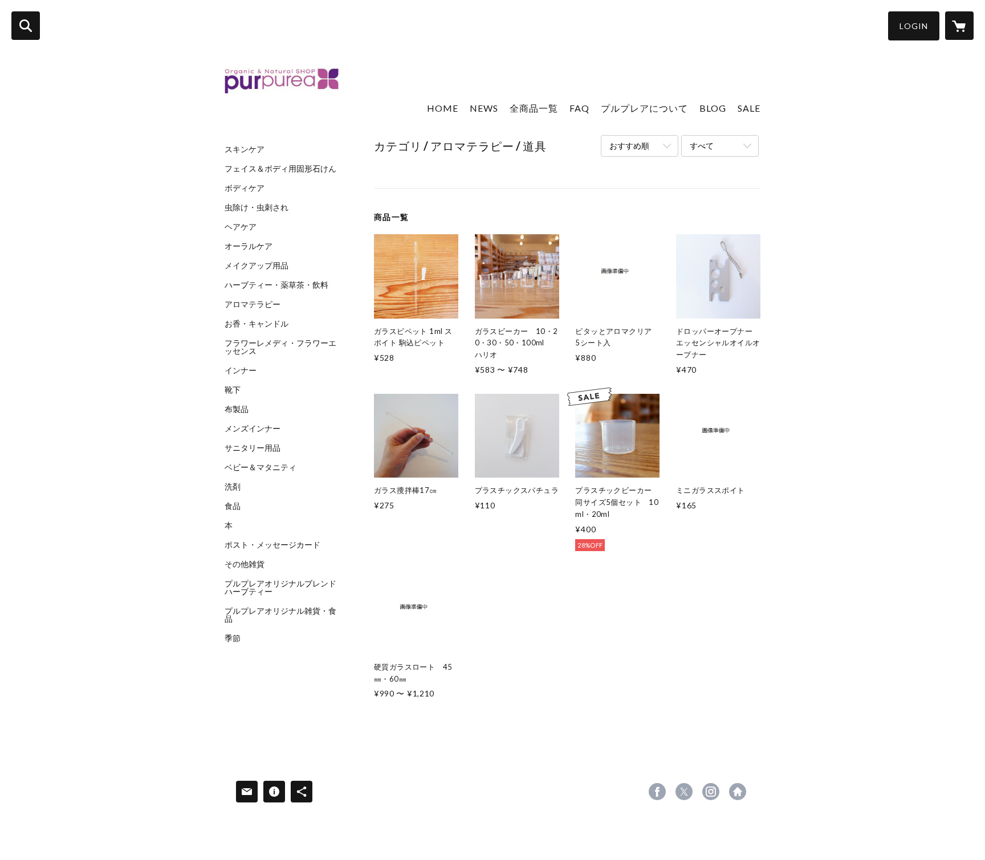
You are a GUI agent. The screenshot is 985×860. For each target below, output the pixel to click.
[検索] (25, 25)
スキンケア (244, 149)
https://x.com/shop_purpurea (684, 791)
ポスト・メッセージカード (272, 545)
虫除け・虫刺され (256, 207)
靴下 (233, 390)
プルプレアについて (644, 108)
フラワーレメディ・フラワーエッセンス (280, 347)
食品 (233, 506)
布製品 (237, 409)
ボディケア (244, 188)
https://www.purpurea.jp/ (737, 791)
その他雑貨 (244, 564)
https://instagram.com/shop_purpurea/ (710, 791)
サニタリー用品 (252, 448)
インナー (241, 370)
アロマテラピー (252, 304)
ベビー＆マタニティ (260, 467)
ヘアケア (241, 227)
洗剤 (233, 487)
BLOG (712, 108)
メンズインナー (252, 429)
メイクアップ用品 (256, 266)
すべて (702, 145)
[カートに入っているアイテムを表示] (959, 25)
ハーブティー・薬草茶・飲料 (276, 285)
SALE (749, 108)
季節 (233, 638)
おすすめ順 (629, 145)
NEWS (484, 108)
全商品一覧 (534, 108)
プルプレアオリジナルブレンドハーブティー (280, 588)
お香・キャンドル (256, 324)
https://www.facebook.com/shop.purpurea (657, 791)
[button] (913, 25)
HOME (442, 108)
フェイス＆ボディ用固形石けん (280, 169)
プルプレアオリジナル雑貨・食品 (280, 615)
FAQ (579, 108)
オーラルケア (248, 246)
